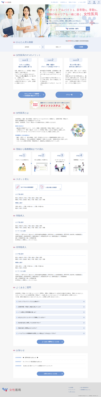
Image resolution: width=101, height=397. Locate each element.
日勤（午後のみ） (39, 206)
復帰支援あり (55, 236)
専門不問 (66, 234)
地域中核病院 (18, 236)
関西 (16, 199)
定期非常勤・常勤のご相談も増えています (28, 306)
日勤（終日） (18, 206)
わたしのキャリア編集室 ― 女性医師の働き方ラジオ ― (32, 94)
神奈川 (21, 197)
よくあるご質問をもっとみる (50, 341)
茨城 (37, 197)
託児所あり (18, 239)
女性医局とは (63, 2)
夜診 (16, 208)
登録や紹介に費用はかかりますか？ (26, 328)
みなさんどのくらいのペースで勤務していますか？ (30, 317)
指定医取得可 (27, 236)
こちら (61, 34)
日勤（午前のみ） (28, 206)
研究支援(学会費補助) (41, 234)
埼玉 (25, 197)
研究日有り (51, 234)
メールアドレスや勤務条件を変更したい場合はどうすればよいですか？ (36, 333)
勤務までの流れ (72, 2)
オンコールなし (33, 239)
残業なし (25, 239)
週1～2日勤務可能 (31, 238)
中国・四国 (35, 199)
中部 (20, 199)
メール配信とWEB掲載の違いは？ (26, 312)
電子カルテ (25, 234)
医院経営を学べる (46, 236)
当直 (20, 208)
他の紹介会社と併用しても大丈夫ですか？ (28, 322)
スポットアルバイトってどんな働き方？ (28, 301)
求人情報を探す (54, 2)
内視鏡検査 (64, 236)
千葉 (29, 197)
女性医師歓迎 (59, 234)
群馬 (41, 197)
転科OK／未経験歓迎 (75, 234)
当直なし (17, 234)
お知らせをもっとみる (50, 373)
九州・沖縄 (42, 199)
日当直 (25, 208)
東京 (16, 197)
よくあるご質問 (82, 2)
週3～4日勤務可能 (20, 238)
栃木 (33, 197)
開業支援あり (36, 236)
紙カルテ (31, 234)
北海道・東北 (26, 199)
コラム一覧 (69, 94)
